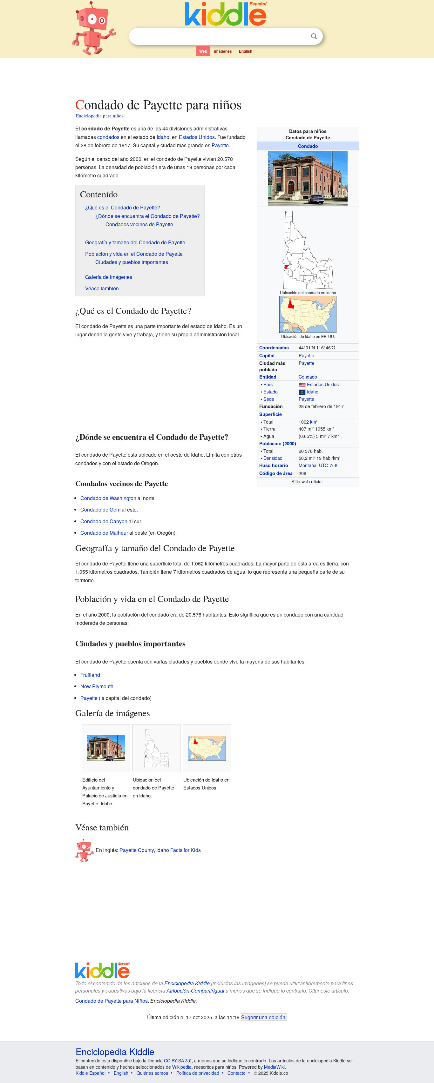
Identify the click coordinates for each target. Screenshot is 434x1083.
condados (108, 137)
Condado (308, 146)
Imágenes (223, 51)
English (245, 51)
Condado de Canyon (103, 521)
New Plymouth (96, 686)
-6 (335, 465)
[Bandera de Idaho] (302, 391)
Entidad (267, 376)
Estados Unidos (323, 384)
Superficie (270, 414)
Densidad (272, 457)
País (268, 384)
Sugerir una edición (263, 1017)
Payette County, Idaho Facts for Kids (160, 850)
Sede (268, 398)
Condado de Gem (100, 509)
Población (270, 443)
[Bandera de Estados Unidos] (302, 384)
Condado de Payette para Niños (111, 1000)
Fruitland (90, 674)
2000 (289, 443)
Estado (270, 391)
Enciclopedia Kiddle (187, 983)
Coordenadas (274, 347)
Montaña (307, 465)
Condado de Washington (108, 498)
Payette (306, 355)
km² (314, 421)
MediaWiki (274, 1067)
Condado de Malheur (104, 532)
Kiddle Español (90, 1073)
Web (203, 51)
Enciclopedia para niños (100, 115)
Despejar (300, 36)
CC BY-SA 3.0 (178, 1060)
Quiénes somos (152, 1073)
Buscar (314, 36)
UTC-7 (325, 465)
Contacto (236, 1073)
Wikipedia (182, 1067)
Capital (267, 355)
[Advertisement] (216, 75)
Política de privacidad (197, 1073)
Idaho (312, 391)
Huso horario (273, 465)
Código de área (276, 473)
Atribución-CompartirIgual (195, 990)
